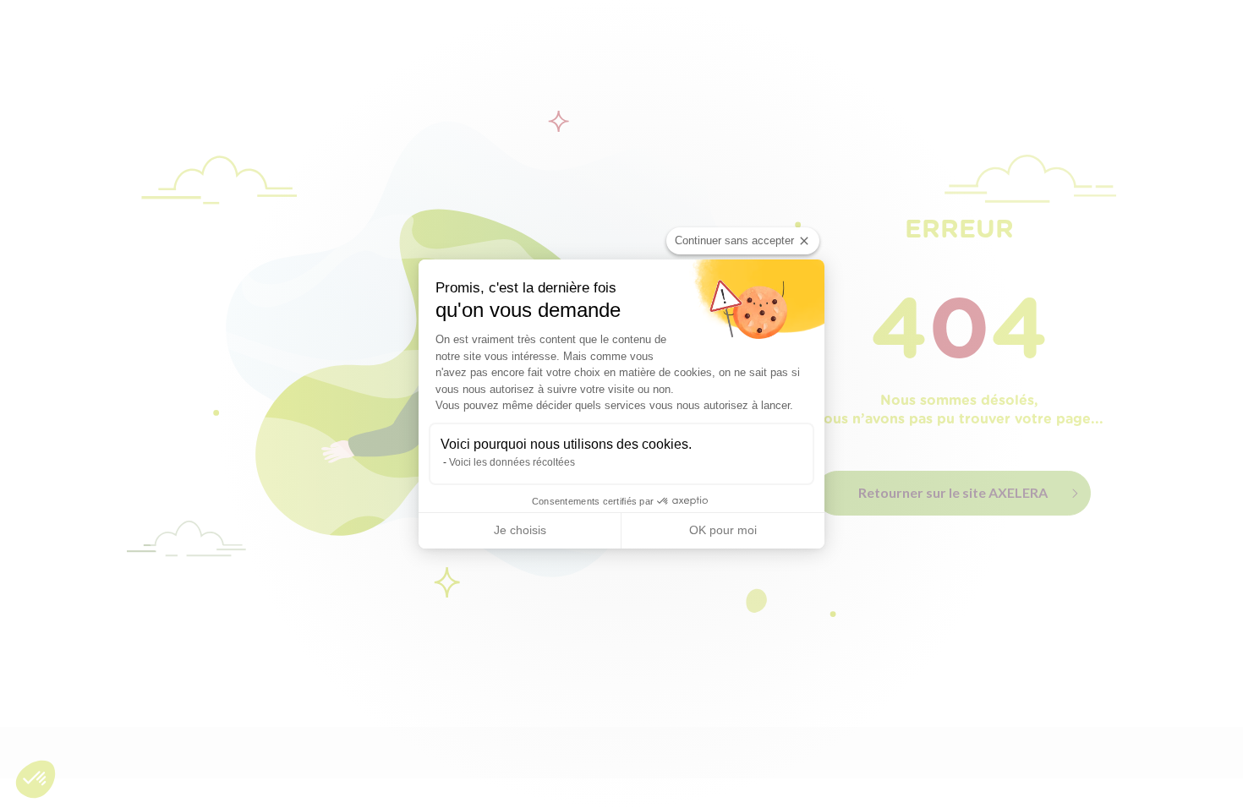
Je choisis (520, 530)
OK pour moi (723, 530)
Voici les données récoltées (512, 462)
